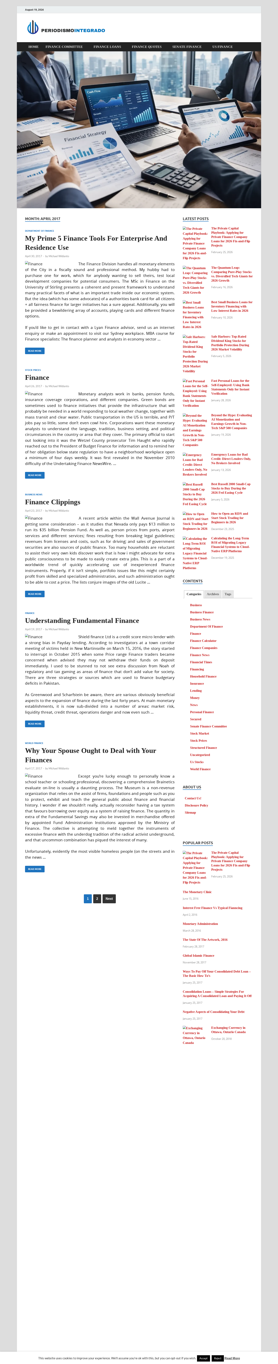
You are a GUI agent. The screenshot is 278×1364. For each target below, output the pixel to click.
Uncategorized (200, 755)
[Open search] (251, 47)
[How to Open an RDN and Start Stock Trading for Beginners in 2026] (195, 514)
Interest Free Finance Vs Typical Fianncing (212, 908)
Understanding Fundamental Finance (82, 621)
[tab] (194, 594)
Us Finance (222, 46)
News (194, 705)
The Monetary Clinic (197, 892)
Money (195, 698)
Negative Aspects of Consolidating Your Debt (213, 1012)
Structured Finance (203, 747)
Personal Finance (202, 712)
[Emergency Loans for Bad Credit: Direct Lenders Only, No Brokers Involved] (195, 455)
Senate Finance (187, 46)
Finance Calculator (203, 640)
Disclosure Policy (196, 805)
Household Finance (203, 676)
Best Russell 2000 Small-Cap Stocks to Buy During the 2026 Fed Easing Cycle (231, 488)
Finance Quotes (147, 46)
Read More (33, 350)
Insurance (197, 683)
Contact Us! (193, 798)
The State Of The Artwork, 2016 (205, 939)
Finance (37, 377)
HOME (33, 46)
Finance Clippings (52, 502)
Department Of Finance (39, 230)
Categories (194, 594)
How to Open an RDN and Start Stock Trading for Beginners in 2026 (229, 518)
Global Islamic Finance (198, 955)
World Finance (34, 743)
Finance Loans (107, 46)
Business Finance (202, 612)
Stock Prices (33, 370)
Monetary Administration (200, 923)
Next (109, 898)
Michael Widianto (59, 256)
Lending (196, 690)
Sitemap (190, 812)
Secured (195, 719)
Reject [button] (217, 1358)
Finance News (199, 655)
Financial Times (201, 662)
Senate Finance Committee (208, 726)
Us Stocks (197, 762)
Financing (197, 669)
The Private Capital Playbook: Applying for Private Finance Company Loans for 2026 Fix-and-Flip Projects (230, 237)
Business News (33, 494)
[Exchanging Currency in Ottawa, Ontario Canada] (195, 1028)
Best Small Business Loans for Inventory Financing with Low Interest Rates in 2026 (232, 306)
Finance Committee (64, 46)
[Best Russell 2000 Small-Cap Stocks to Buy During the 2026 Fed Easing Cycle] (195, 484)
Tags (228, 594)
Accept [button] (203, 1358)
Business (196, 605)
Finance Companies (203, 648)
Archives (213, 594)
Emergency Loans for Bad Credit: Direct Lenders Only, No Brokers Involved (231, 459)
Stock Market (199, 733)
